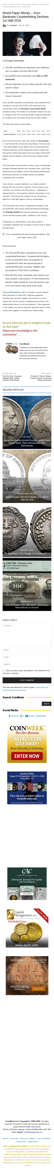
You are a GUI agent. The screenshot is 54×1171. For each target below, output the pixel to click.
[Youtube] (26, 716)
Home (5, 4)
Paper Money (26, 601)
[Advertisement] (27, 836)
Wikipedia (42, 716)
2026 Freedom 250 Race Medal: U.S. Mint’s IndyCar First (27, 498)
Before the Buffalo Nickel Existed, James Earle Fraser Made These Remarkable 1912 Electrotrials (27, 443)
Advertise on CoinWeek (27, 1138)
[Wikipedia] (37, 716)
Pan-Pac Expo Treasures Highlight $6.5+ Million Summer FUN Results (12, 378)
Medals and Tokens (26, 494)
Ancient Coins (26, 550)
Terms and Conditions (44, 1138)
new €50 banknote (13, 292)
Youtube (31, 716)
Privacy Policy (21, 1141)
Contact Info (14, 1138)
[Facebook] (9, 716)
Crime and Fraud (15, 4)
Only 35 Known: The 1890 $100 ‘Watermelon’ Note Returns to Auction (27, 606)
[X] (21, 716)
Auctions (26, 437)
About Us (6, 1138)
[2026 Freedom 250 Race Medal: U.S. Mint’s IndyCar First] (27, 476)
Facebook (15, 716)
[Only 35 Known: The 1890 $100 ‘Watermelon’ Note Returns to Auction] (27, 584)
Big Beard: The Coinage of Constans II (27, 553)
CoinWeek (13, 25)
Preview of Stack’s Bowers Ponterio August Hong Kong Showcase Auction (40, 378)
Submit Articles (33, 1141)
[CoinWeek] (5, 25)
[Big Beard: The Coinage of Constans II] (27, 530)
